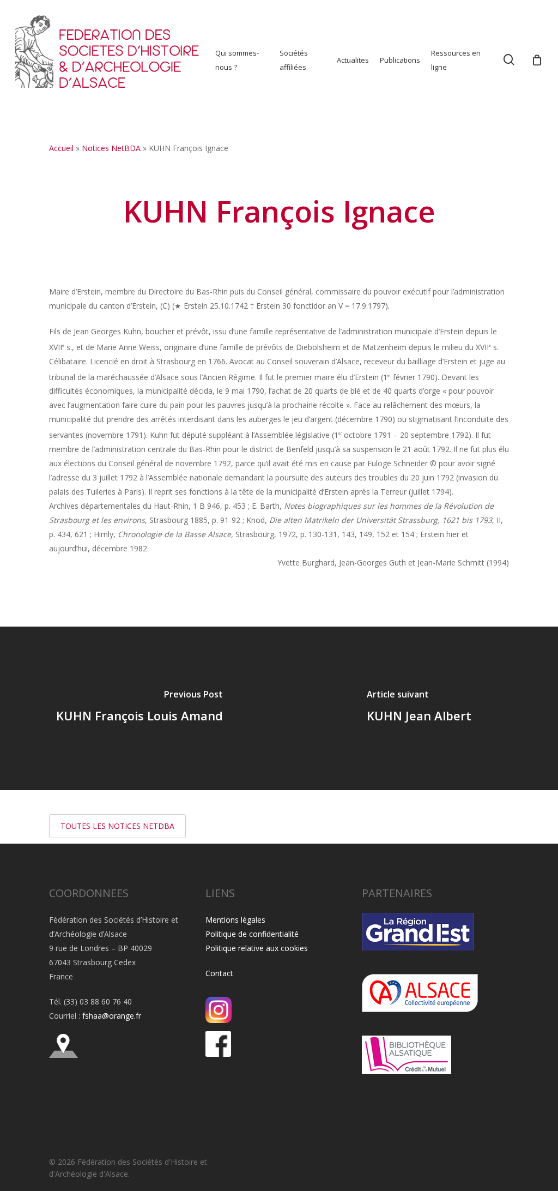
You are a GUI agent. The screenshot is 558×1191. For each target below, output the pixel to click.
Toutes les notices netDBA (117, 826)
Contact (219, 973)
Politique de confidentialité (252, 934)
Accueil (61, 148)
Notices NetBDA (111, 148)
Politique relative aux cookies (256, 948)
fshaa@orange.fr (111, 1015)
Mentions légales (235, 920)
